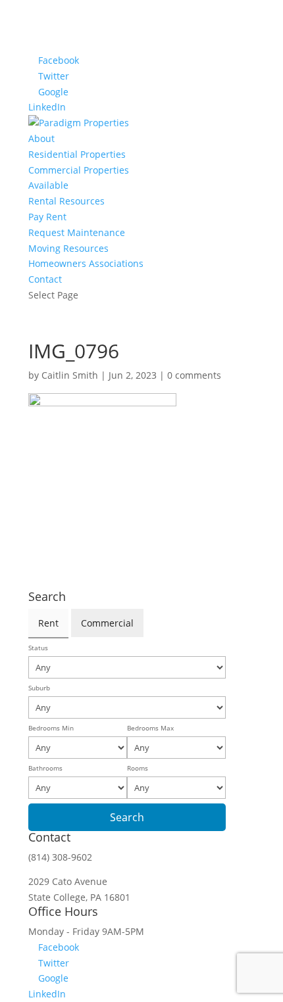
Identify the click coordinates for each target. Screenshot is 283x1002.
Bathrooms (45, 768)
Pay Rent (47, 216)
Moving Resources (68, 248)
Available (48, 185)
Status (38, 648)
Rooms (137, 768)
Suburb (39, 688)
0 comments (194, 375)
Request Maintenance (76, 232)
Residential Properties (77, 154)
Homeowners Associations (85, 263)
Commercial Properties (78, 170)
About (41, 138)
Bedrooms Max (150, 728)
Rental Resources (66, 201)
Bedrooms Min (51, 728)
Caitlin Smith (69, 375)
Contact (45, 279)
